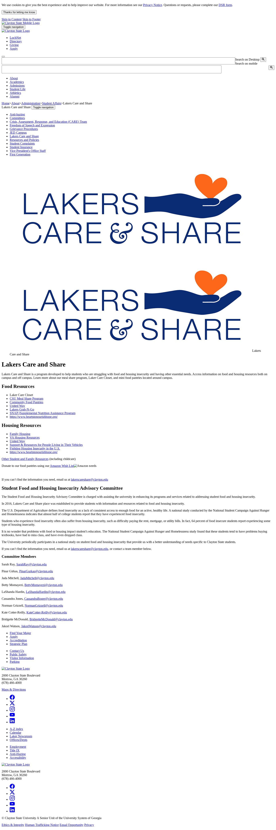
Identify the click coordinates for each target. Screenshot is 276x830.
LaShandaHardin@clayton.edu (45, 592)
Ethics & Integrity (13, 825)
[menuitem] (142, 78)
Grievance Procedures (24, 129)
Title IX (15, 750)
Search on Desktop (247, 59)
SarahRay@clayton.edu (31, 564)
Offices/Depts (18, 740)
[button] (14, 78)
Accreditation (18, 640)
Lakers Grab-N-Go (22, 409)
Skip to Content (12, 19)
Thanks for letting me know (19, 12)
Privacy (89, 825)
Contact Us (17, 650)
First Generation (20, 154)
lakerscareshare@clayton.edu (89, 479)
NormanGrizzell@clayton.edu (44, 605)
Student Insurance (21, 147)
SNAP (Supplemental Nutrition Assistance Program (42, 413)
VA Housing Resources (25, 437)
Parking (15, 661)
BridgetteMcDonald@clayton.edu (51, 619)
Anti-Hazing (18, 754)
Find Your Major (20, 633)
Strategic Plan (18, 644)
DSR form (225, 5)
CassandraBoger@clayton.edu (43, 598)
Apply (14, 636)
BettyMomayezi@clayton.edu (43, 585)
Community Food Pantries (26, 402)
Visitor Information (22, 658)
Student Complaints (22, 143)
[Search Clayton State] (263, 59)
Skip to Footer (31, 19)
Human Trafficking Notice (42, 825)
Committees (17, 118)
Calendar (15, 732)
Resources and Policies (24, 140)
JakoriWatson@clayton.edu (38, 626)
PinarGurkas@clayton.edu (36, 571)
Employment (18, 746)
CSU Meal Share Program (26, 398)
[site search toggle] (3, 56)
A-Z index (16, 729)
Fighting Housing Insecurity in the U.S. (35, 448)
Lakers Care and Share (24, 136)
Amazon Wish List (62, 466)
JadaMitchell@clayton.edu (37, 578)
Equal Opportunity (71, 825)
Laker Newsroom (21, 736)
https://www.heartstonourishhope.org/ (34, 416)
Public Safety (18, 654)
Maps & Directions (14, 689)
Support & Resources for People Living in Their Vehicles (46, 445)
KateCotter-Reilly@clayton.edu (46, 612)
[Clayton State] (21, 23)
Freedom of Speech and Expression (32, 125)
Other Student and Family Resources (25, 459)
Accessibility (18, 757)
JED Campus (18, 132)
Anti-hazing (17, 114)
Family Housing (20, 434)
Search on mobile (246, 63)
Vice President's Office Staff (28, 150)
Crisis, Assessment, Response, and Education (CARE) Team (48, 121)
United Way (17, 406)
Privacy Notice (152, 5)
